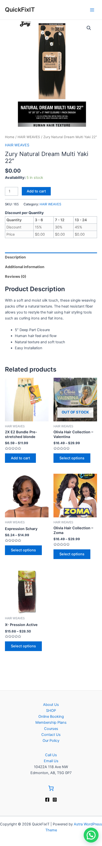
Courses (51, 728)
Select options (71, 458)
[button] (88, 28)
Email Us (51, 761)
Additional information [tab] (24, 267)
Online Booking (51, 716)
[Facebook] (47, 799)
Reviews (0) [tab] (15, 276)
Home (9, 137)
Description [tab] (15, 257)
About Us (51, 704)
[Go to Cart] (51, 789)
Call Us (51, 755)
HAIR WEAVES (29, 137)
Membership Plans (51, 722)
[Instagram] (54, 799)
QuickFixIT (20, 9)
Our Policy (51, 740)
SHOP (51, 710)
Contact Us (51, 734)
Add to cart (36, 191)
